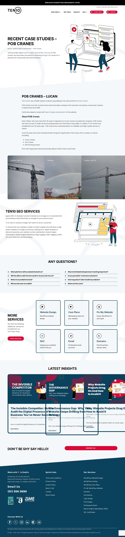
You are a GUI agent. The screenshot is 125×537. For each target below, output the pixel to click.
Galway (68, 529)
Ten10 (8, 223)
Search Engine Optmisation (55, 112)
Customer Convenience (26, 418)
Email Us (99, 7)
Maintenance (52, 529)
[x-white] (15, 521)
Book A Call (114, 7)
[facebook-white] (10, 521)
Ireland (89, 529)
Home (10, 49)
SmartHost (62, 532)
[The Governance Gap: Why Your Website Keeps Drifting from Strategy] (72, 389)
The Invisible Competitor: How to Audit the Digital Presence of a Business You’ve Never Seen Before (34, 412)
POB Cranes (26, 101)
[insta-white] (21, 521)
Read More (14, 429)
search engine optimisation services (37, 53)
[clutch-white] (33, 521)
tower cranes (83, 101)
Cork (64, 529)
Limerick (73, 529)
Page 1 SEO (47, 55)
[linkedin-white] (27, 521)
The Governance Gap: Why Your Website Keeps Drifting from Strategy (69, 412)
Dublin (60, 529)
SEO (33, 529)
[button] (34, 272)
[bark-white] (39, 521)
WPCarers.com (96, 532)
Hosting (37, 529)
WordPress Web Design (15, 529)
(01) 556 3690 (106, 7)
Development (27, 529)
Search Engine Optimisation (43, 418)
